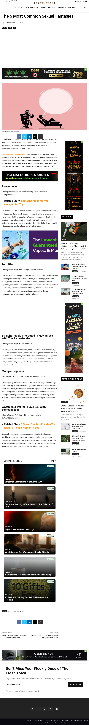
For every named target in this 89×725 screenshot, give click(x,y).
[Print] (40, 136)
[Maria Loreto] (3, 23)
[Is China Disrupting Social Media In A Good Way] (65, 278)
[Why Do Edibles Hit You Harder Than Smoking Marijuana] (74, 393)
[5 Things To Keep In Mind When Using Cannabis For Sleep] (65, 438)
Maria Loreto (11, 23)
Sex (14, 27)
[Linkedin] (29, 136)
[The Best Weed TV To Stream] (65, 451)
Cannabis (75, 283)
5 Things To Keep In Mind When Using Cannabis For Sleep (78, 438)
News (10, 27)
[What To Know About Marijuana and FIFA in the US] (74, 231)
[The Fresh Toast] (44, 3)
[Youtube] (57, 709)
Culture (4, 27)
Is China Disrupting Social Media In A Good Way (79, 278)
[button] (85, 7)
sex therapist (18, 611)
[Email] (35, 136)
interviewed (14, 154)
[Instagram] (38, 709)
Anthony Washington (68, 249)
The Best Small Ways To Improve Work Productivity (79, 426)
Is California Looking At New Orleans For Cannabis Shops (79, 291)
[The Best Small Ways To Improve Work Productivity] (65, 426)
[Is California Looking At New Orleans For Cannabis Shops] (65, 291)
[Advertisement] (44, 47)
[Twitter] (24, 136)
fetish (10, 611)
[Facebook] (19, 136)
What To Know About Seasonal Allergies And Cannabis (79, 266)
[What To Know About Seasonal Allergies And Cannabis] (65, 266)
